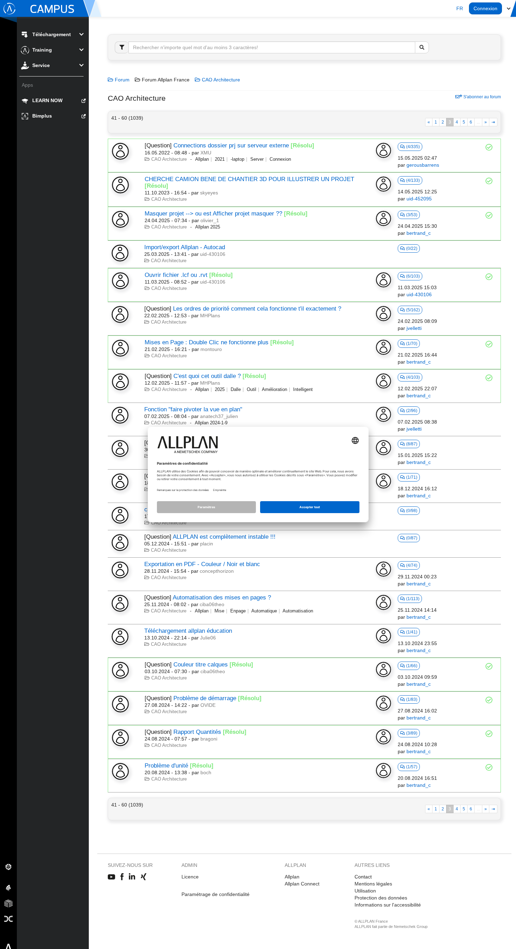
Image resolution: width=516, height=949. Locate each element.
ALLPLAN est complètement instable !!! (224, 536)
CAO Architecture (220, 79)
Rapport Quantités (197, 732)
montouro (211, 349)
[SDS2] (8, 866)
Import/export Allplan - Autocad (184, 247)
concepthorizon (217, 571)
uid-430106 (212, 254)
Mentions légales (373, 884)
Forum (121, 79)
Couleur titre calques (200, 664)
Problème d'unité (166, 765)
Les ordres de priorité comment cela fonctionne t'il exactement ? (257, 308)
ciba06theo (212, 604)
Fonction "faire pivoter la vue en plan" (193, 409)
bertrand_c (418, 233)
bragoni (208, 739)
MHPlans (210, 315)
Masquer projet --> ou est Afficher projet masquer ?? (213, 213)
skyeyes (209, 192)
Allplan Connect (302, 884)
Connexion (485, 8)
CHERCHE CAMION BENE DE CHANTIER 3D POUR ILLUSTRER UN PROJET (249, 179)
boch (205, 772)
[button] (459, 8)
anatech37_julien (219, 416)
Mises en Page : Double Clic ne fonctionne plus (207, 342)
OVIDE (208, 705)
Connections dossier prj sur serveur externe (231, 145)
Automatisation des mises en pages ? (222, 597)
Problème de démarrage (204, 698)
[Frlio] (8, 903)
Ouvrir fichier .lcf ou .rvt (176, 275)
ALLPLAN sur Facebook (122, 877)
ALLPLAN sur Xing (143, 877)
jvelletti (414, 328)
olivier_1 (209, 220)
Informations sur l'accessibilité (388, 905)
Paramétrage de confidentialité (215, 894)
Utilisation (365, 891)
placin (206, 543)
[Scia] (8, 887)
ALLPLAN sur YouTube (111, 877)
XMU (205, 152)
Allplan (292, 877)
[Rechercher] (422, 47)
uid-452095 (419, 198)
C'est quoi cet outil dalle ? (207, 376)
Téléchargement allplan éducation (188, 631)
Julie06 (208, 638)
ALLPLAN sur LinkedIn (132, 877)
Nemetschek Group (411, 926)
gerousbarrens (422, 165)
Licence (190, 877)
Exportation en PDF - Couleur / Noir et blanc (202, 564)
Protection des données (381, 898)
